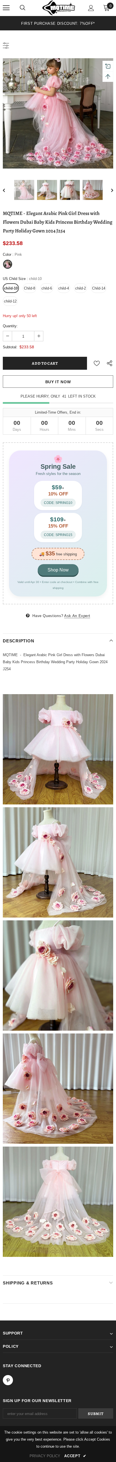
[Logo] (58, 7)
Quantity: (10, 326)
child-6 (46, 288)
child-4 (63, 288)
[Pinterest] (8, 1380)
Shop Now (58, 570)
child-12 (10, 301)
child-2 (80, 288)
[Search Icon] (22, 8)
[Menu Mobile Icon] (6, 8)
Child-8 (29, 288)
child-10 (11, 288)
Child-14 (98, 288)
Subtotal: (10, 347)
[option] (58, 23)
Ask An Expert (77, 616)
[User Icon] (91, 8)
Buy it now (58, 382)
